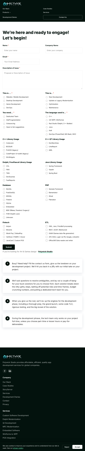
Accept (77, 447)
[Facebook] (5, 371)
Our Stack (6, 9)
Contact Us (63, 17)
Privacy (6, 404)
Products (6, 12)
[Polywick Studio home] (12, 4)
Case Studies (47, 9)
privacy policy (18, 448)
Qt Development (9, 423)
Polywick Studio (45, 251)
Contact (6, 401)
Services (46, 12)
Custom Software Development (16, 415)
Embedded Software (11, 430)
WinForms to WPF (10, 434)
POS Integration (9, 438)
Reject (67, 447)
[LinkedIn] (10, 371)
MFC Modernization (11, 427)
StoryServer (8, 389)
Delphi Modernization (11, 419)
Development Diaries (10, 17)
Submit (9, 247)
